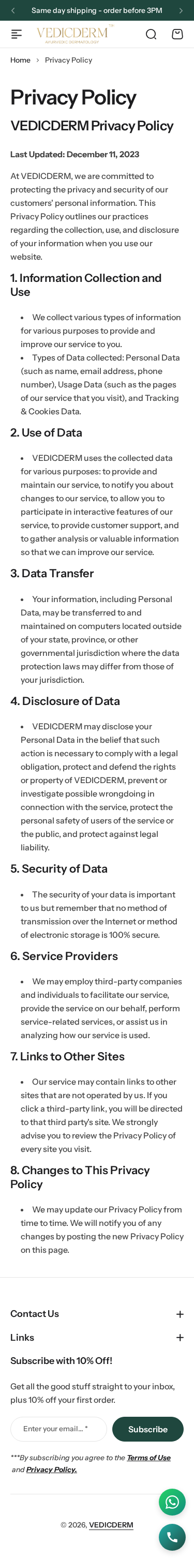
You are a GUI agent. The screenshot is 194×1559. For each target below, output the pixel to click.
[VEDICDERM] (75, 33)
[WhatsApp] (172, 1502)
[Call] (172, 1537)
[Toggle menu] (16, 34)
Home (20, 60)
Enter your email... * (55, 1428)
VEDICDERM (111, 1525)
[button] (13, 11)
